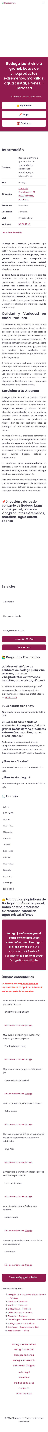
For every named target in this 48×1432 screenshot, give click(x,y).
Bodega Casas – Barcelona (21, 1323)
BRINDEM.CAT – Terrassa (19, 1309)
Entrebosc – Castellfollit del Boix (23, 1327)
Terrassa (25, 96)
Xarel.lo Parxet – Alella (18, 1330)
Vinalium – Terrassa (17, 1301)
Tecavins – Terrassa (17, 1316)
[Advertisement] (24, 32)
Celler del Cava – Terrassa (20, 1312)
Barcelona (36, 96)
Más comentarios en (18, 1025)
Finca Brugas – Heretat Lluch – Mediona (27, 1319)
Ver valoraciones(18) (12, 232)
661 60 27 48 (11, 697)
